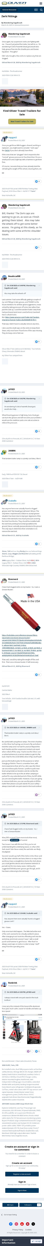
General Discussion (21, 25)
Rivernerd (30, 816)
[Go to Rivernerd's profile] (4, 573)
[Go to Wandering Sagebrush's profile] (4, 35)
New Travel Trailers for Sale (22, 118)
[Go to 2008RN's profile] (4, 445)
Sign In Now (22, 1183)
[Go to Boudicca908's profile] (4, 270)
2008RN (29, 721)
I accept (37, 1241)
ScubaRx (29, 906)
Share (11, 1198)
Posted (16, 37)
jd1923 (28, 985)
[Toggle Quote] (5, 279)
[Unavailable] (22, 605)
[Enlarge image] (21, 79)
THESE (7, 147)
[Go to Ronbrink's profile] (4, 977)
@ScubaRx (14, 833)
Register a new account (22, 1167)
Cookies (28, 1223)
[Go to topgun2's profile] (4, 135)
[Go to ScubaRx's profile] (4, 495)
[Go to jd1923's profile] (4, 384)
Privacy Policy (17, 1223)
